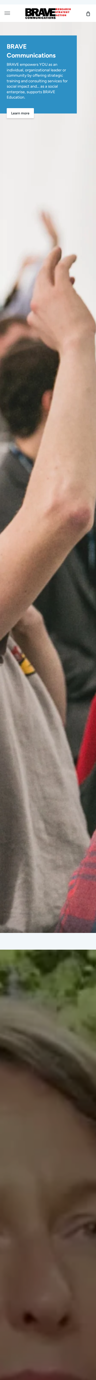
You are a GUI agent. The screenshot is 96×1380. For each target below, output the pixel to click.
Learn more (20, 113)
